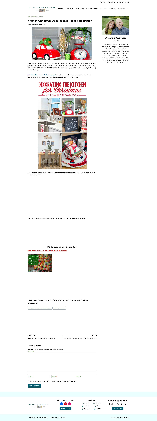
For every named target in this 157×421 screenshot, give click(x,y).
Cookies (86, 406)
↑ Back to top (33, 417)
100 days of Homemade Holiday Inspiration (40, 308)
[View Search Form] (127, 8)
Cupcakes (98, 403)
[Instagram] (128, 2)
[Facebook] (120, 2)
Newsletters (111, 2)
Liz (30, 24)
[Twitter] (117, 2)
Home (29, 16)
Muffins (98, 408)
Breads (86, 403)
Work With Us (43, 417)
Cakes (98, 406)
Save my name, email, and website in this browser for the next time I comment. (53, 381)
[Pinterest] (125, 2)
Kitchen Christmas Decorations (62, 247)
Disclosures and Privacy (57, 417)
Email (54, 376)
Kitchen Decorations (59, 308)
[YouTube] (122, 2)
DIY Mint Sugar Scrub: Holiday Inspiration (41, 337)
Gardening (103, 8)
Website (78, 376)
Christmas (41, 16)
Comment (31, 351)
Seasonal (121, 8)
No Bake (86, 408)
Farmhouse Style (92, 8)
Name (31, 376)
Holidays (34, 16)
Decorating (80, 8)
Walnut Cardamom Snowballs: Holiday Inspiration (80, 337)
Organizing (112, 8)
